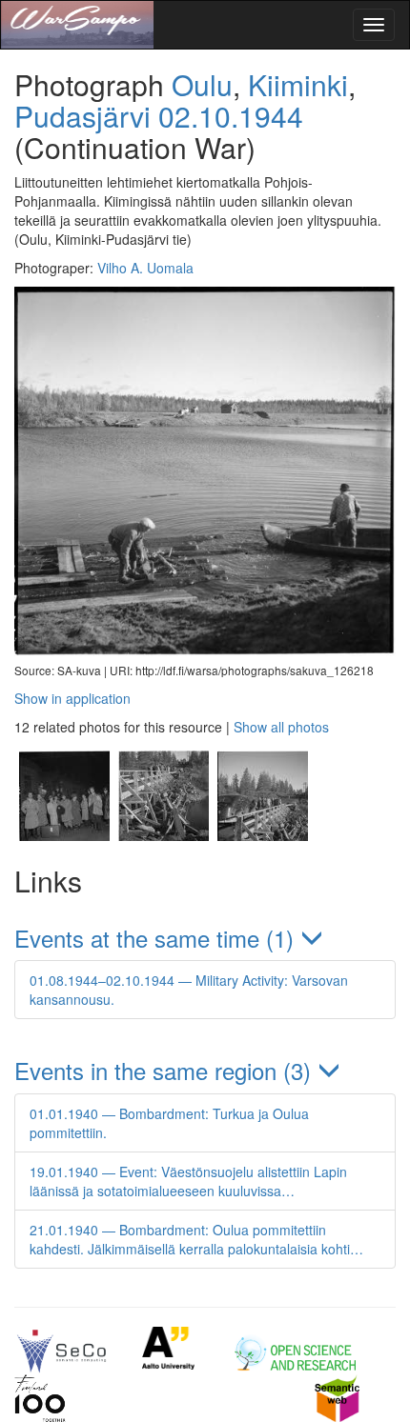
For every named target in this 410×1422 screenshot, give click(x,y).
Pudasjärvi (82, 115)
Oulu (202, 84)
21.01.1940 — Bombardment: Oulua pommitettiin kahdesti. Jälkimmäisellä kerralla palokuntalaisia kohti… (196, 1239)
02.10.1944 (230, 115)
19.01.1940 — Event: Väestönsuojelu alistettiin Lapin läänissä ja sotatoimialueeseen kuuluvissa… (188, 1181)
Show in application (72, 698)
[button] (205, 938)
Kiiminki (298, 84)
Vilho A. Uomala (145, 267)
